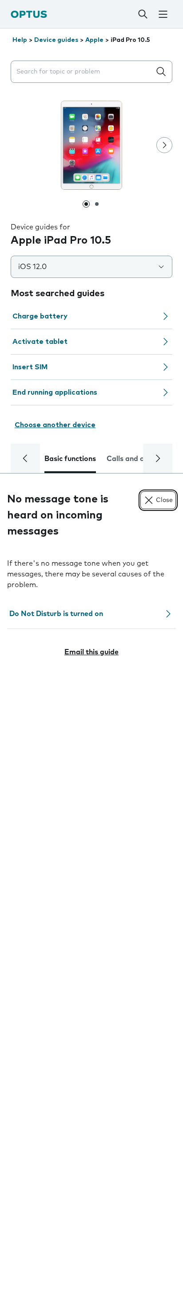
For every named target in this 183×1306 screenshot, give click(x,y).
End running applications (54, 392)
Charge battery (40, 316)
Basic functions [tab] (70, 458)
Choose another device (55, 425)
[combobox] (82, 72)
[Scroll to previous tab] (25, 458)
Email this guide (91, 652)
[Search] (143, 14)
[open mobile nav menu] (163, 14)
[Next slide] (164, 145)
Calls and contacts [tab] (138, 458)
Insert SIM (30, 367)
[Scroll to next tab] (157, 458)
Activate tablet (40, 341)
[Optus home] (29, 14)
